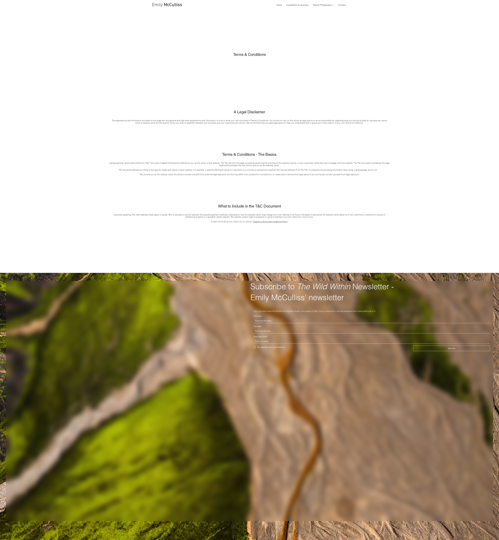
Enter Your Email (261, 336)
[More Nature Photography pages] (333, 5)
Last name (257, 326)
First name (258, 316)
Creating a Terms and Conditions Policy (270, 221)
